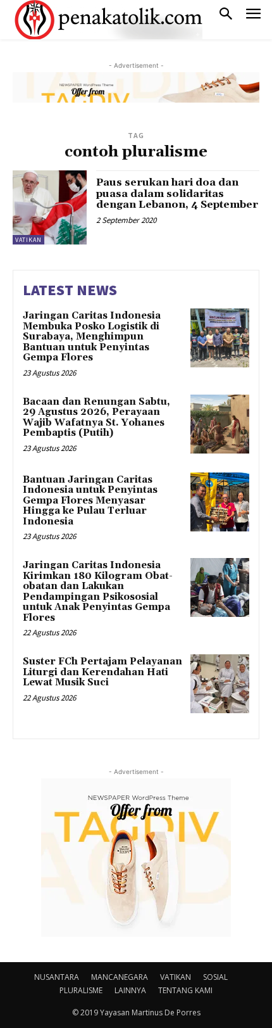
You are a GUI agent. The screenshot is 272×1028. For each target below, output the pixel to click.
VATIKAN (28, 240)
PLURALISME (80, 990)
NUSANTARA (56, 977)
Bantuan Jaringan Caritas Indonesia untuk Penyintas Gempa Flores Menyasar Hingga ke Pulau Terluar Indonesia (90, 501)
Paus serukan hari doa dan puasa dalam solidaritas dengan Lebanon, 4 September (177, 193)
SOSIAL (215, 977)
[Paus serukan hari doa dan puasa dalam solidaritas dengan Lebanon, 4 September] (50, 207)
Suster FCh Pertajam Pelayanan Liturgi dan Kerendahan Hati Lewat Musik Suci (102, 672)
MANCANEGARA (119, 977)
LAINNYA (130, 990)
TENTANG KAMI (185, 990)
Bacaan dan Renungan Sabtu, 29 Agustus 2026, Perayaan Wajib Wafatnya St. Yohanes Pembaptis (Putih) (96, 418)
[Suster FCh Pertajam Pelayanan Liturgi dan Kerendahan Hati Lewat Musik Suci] (219, 683)
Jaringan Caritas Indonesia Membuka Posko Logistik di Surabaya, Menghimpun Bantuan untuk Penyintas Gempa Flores (92, 337)
